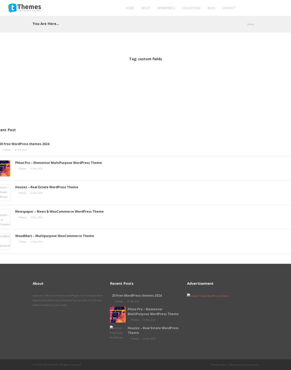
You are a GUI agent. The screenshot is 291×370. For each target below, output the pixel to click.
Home (130, 8)
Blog (211, 8)
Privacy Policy (218, 364)
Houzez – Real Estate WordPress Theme (46, 187)
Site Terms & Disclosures (243, 364)
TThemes (7, 149)
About (145, 8)
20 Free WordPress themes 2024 (137, 295)
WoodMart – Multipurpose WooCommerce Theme (54, 236)
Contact (229, 8)
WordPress (166, 8)
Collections (191, 8)
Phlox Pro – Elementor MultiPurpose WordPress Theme (58, 163)
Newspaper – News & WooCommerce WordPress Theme (59, 211)
